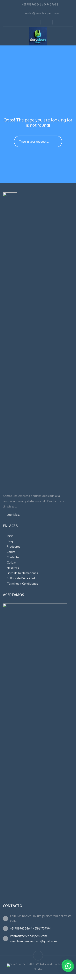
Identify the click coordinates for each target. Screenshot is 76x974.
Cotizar (11, 562)
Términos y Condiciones (22, 583)
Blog (10, 541)
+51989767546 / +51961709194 (30, 928)
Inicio (10, 536)
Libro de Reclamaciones (22, 573)
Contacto (13, 557)
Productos (13, 546)
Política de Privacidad (21, 578)
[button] (68, 966)
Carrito (11, 552)
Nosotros (13, 568)
